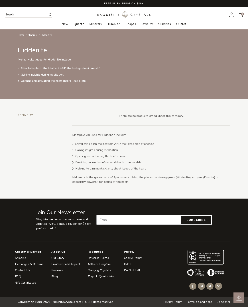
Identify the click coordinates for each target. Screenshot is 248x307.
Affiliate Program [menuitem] (99, 264)
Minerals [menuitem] (95, 24)
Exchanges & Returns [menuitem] (29, 264)
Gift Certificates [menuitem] (25, 283)
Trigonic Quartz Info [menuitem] (101, 276)
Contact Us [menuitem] (22, 270)
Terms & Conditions (199, 302)
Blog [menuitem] (54, 276)
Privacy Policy (172, 302)
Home (21, 35)
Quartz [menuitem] (79, 24)
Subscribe (196, 220)
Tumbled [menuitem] (113, 24)
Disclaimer (223, 302)
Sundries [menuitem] (164, 24)
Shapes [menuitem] (131, 24)
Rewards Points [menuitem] (98, 258)
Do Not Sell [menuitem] (132, 270)
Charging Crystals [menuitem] (99, 270)
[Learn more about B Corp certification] (206, 257)
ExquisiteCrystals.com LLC (69, 302)
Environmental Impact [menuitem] (65, 264)
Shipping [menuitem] (20, 258)
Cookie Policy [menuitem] (133, 258)
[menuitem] (231, 14)
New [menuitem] (65, 24)
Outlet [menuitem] (181, 24)
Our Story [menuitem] (57, 258)
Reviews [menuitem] (57, 270)
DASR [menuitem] (128, 264)
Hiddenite (46, 35)
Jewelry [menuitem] (147, 24)
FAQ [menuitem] (18, 276)
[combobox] (26, 14)
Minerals (33, 35)
